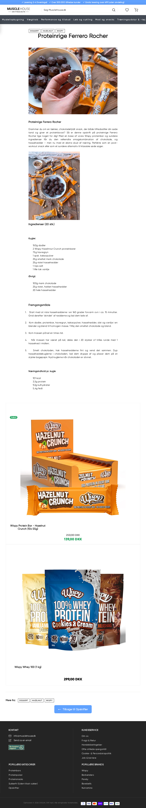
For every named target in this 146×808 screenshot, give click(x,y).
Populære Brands (93, 764)
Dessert (34, 31)
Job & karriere (89, 758)
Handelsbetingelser (92, 744)
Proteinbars (15, 770)
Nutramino (87, 788)
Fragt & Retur (89, 740)
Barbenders (88, 775)
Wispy (60, 31)
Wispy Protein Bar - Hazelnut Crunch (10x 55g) (27, 527)
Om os (85, 736)
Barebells (87, 783)
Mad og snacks (104, 19)
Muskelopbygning (13, 19)
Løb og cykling (83, 19)
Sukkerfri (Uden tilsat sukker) (23, 783)
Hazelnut (48, 31)
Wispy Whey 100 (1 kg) (28, 666)
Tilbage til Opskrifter (75, 709)
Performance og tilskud (56, 19)
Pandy (85, 779)
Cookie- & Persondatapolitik (96, 753)
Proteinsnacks (16, 779)
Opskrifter (14, 788)
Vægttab (32, 19)
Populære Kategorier (22, 764)
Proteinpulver (16, 775)
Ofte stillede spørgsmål (94, 749)
